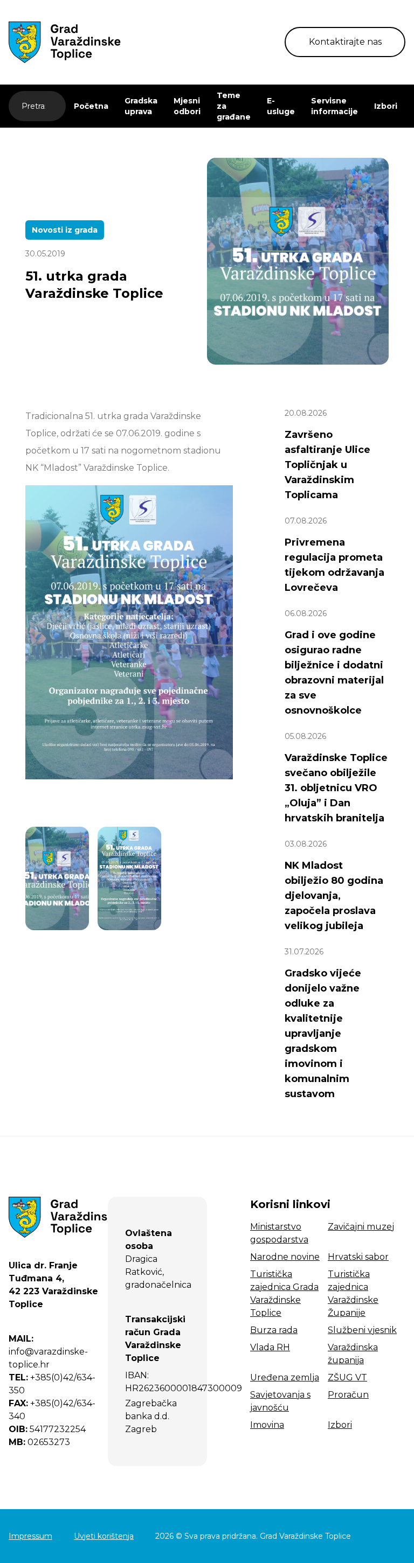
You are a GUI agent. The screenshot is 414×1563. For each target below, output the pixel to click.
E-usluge (281, 106)
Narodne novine (285, 1257)
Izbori (385, 106)
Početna (91, 106)
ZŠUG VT (347, 1377)
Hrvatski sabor (358, 1257)
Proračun (348, 1395)
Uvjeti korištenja (104, 1536)
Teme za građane (234, 106)
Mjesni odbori (187, 106)
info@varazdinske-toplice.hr (48, 1352)
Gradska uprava (141, 106)
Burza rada (274, 1330)
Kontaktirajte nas (345, 42)
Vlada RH (270, 1347)
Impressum (30, 1536)
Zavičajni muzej (361, 1227)
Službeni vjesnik (362, 1330)
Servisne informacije (334, 106)
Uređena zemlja (284, 1377)
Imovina (267, 1425)
